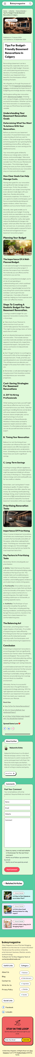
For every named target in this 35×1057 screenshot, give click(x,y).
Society (24, 995)
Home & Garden (21, 11)
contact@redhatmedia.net (11, 959)
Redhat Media (21, 1053)
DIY (13, 496)
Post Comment (12, 870)
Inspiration (25, 984)
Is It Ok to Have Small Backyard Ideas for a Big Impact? (20, 911)
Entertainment (26, 978)
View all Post (8, 773)
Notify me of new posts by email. (17, 862)
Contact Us (6, 981)
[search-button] (5, 4)
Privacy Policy (7, 989)
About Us (5, 972)
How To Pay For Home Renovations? (17, 706)
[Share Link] (4, 728)
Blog (3, 976)
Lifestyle (11, 11)
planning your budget (15, 97)
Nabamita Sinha (16, 748)
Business (25, 973)
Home (5, 11)
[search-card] (8, 895)
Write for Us (7, 985)
